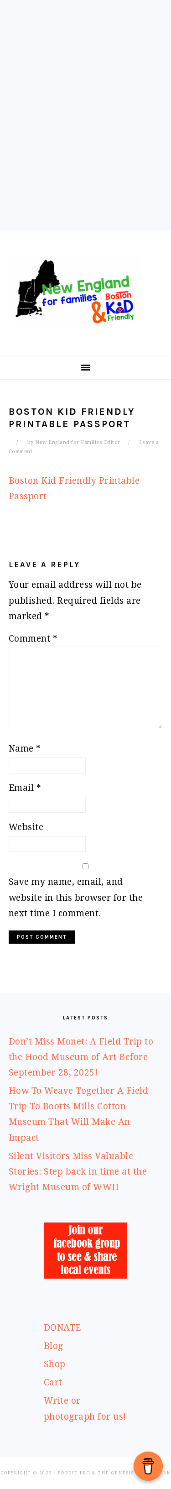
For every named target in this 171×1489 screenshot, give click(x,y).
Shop (55, 1364)
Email (25, 788)
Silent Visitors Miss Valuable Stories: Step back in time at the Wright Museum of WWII (78, 1171)
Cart (53, 1382)
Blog (53, 1346)
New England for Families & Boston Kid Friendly (86, 289)
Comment (33, 638)
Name (25, 748)
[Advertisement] (85, 128)
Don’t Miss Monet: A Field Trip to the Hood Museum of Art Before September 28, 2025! (81, 1057)
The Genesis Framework (134, 1473)
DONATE (62, 1327)
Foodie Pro (74, 1473)
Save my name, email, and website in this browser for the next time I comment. (76, 897)
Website (26, 827)
